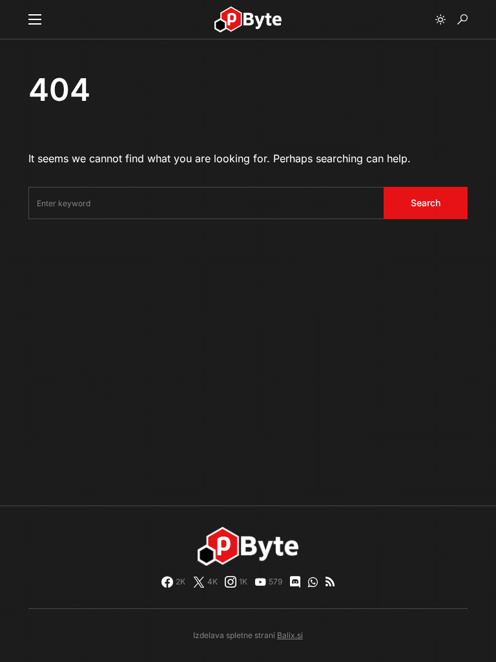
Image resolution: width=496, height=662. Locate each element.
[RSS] (330, 582)
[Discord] (295, 582)
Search (425, 202)
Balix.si (290, 635)
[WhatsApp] (313, 582)
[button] (34, 19)
